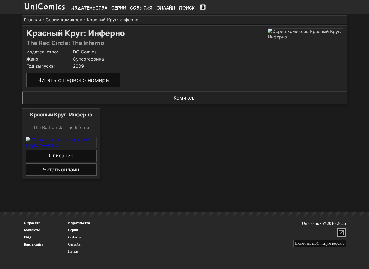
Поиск (187, 8)
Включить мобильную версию (319, 243)
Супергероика (88, 59)
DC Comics (84, 52)
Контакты (32, 230)
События (141, 8)
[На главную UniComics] (44, 10)
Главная (32, 19)
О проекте (32, 223)
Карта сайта (33, 244)
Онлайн (166, 8)
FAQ (27, 237)
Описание (61, 156)
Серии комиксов (64, 19)
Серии (118, 8)
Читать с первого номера (73, 79)
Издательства (89, 8)
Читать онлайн (61, 169)
